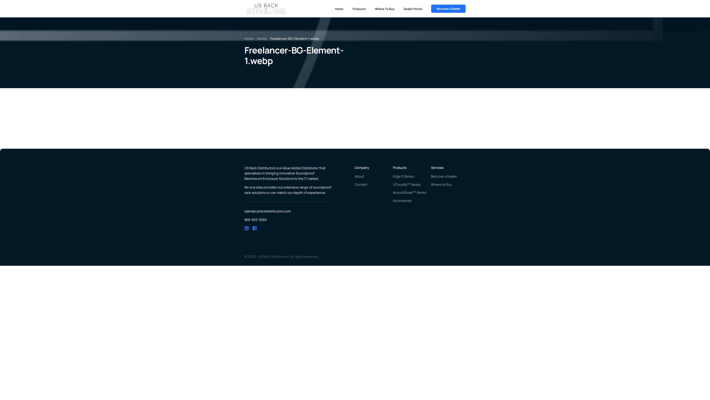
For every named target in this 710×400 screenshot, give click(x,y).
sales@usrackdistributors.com (267, 211)
